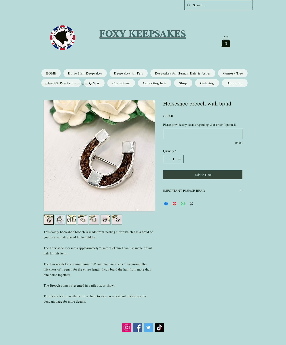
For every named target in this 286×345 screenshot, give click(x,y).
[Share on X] (191, 203)
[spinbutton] (173, 159)
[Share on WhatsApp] (183, 203)
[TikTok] (159, 327)
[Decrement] (166, 159)
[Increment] (180, 159)
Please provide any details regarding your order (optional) (199, 124)
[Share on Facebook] (166, 203)
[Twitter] (148, 327)
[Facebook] (137, 327)
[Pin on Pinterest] (174, 203)
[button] (226, 41)
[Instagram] (126, 327)
